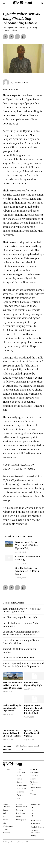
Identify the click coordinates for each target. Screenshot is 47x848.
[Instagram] (32, 810)
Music (19, 775)
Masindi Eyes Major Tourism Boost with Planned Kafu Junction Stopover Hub (23, 665)
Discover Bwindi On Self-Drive (18, 657)
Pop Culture (21, 788)
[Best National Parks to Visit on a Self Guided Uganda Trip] (9, 544)
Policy (33, 835)
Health (5, 820)
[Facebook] (5, 36)
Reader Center (21, 806)
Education (6, 806)
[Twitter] (11, 36)
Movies (19, 779)
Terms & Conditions (35, 831)
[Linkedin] (32, 813)
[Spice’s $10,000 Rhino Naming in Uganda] (34, 724)
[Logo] (22, 3)
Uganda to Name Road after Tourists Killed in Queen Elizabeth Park (33, 709)
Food (5, 816)
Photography (21, 820)
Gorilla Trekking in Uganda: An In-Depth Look (27, 570)
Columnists (34, 772)
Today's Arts (21, 772)
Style (4, 813)
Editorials (34, 775)
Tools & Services (37, 827)
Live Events (20, 813)
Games (5, 810)
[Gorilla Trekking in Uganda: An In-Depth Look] (9, 569)
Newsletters (35, 824)
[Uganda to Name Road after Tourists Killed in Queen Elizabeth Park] (34, 699)
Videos (33, 794)
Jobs (4, 823)
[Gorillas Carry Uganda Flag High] (9, 558)
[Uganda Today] (6, 82)
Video (18, 816)
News (4, 28)
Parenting (6, 833)
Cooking (19, 810)
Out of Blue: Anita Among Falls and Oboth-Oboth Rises (12, 733)
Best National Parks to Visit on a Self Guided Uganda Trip (27, 545)
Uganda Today (21, 82)
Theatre (19, 795)
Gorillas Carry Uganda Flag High (27, 558)
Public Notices (35, 787)
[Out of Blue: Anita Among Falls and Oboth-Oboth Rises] (13, 724)
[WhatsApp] (23, 36)
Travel (5, 829)
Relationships (8, 826)
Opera (19, 798)
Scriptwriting (22, 785)
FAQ (32, 791)
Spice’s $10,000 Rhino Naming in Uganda (32, 733)
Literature (20, 792)
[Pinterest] (17, 36)
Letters (33, 779)
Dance (19, 782)
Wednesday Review (34, 783)
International (36, 820)
